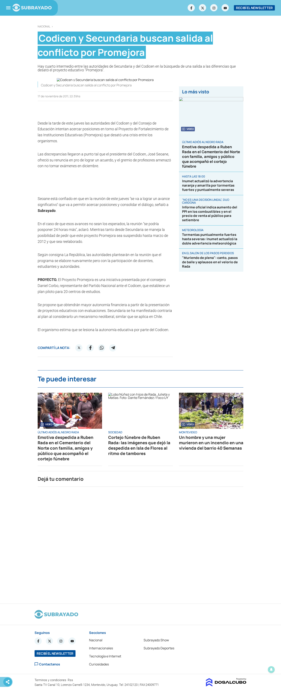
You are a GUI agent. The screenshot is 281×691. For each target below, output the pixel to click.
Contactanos (49, 664)
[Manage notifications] (271, 669)
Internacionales (101, 648)
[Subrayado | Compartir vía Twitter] (79, 347)
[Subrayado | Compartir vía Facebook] (90, 347)
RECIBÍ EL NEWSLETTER (254, 8)
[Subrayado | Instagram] (214, 8)
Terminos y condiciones (51, 680)
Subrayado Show (156, 640)
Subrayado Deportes (159, 648)
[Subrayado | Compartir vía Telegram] (112, 347)
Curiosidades (99, 664)
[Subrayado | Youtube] (225, 8)
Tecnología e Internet (105, 656)
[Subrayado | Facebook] (191, 8)
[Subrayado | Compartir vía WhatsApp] (101, 347)
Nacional (44, 26)
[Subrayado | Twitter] (202, 8)
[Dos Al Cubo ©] (226, 685)
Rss (71, 680)
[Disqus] (140, 543)
